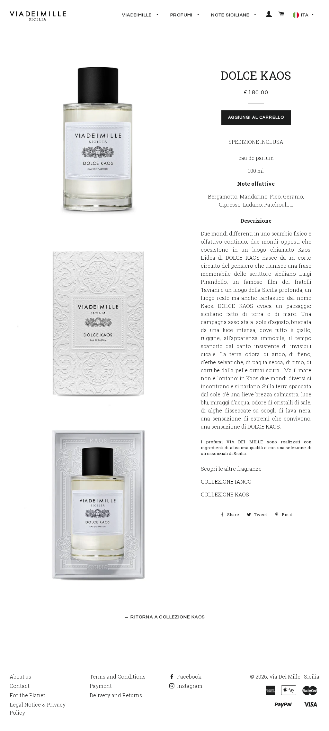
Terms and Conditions (118, 676)
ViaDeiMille (137, 15)
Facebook (188, 676)
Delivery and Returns (116, 695)
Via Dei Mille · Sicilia (294, 676)
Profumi (182, 15)
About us (20, 676)
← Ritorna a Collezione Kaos (164, 617)
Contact (20, 685)
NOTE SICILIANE (231, 15)
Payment (101, 685)
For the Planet (27, 695)
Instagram (189, 685)
